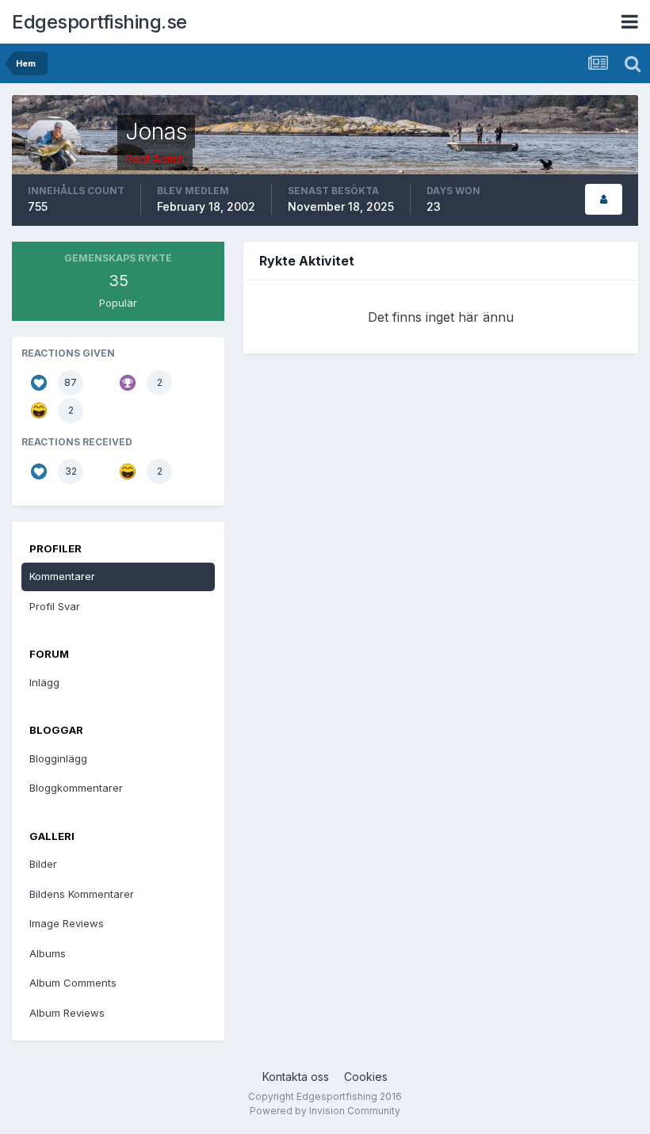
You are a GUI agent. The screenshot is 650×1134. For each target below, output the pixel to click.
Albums (47, 953)
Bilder (43, 863)
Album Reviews (67, 1012)
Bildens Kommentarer (81, 894)
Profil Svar (54, 606)
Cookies (366, 1076)
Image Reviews (66, 923)
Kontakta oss (295, 1076)
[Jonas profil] (603, 199)
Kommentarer (62, 576)
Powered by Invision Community (325, 1111)
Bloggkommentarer (76, 787)
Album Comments (73, 982)
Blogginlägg (58, 758)
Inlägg (44, 682)
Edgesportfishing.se (99, 21)
